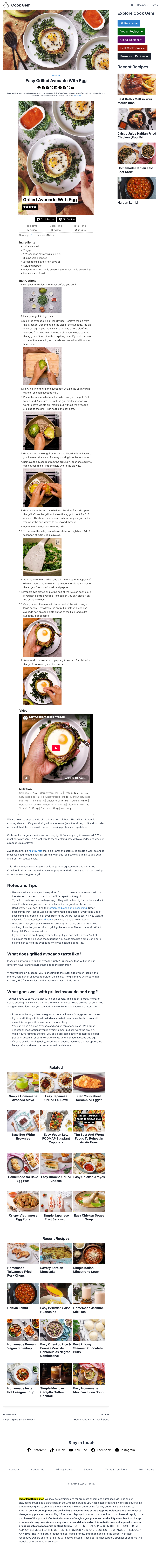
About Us (14, 1469)
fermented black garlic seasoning (68, 908)
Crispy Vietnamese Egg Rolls (23, 1217)
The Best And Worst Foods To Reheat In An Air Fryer (89, 1138)
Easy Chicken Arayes (89, 1177)
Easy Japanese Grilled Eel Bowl (56, 1098)
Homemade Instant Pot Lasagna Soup (21, 1390)
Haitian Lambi (17, 1308)
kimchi (47, 919)
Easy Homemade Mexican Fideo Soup (88, 1390)
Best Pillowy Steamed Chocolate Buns (88, 1348)
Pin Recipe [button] (68, 219)
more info (77, 95)
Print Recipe (47, 219)
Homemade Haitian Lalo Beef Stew (135, 170)
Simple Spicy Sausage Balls (19, 1417)
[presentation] (23, 1253)
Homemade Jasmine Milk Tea (88, 1310)
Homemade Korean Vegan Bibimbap (21, 1346)
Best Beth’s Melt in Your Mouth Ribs (135, 101)
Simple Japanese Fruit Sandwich (56, 1217)
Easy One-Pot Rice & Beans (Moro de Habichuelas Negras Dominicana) (55, 1350)
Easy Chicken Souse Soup (89, 1217)
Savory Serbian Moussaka (51, 1270)
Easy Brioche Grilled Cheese (56, 1179)
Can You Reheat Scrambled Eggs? (89, 1098)
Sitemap (88, 1469)
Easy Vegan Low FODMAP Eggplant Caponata (56, 1138)
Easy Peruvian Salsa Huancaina (55, 1310)
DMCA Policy (146, 1469)
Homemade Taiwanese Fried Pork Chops (19, 1271)
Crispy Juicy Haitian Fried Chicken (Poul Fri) (137, 135)
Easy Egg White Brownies (23, 1136)
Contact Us (37, 1469)
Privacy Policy (64, 1469)
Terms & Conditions (116, 1469)
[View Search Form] (132, 5)
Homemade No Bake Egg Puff (23, 1179)
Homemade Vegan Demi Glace (91, 1417)
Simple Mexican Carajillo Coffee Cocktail (52, 1392)
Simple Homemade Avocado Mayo (23, 1098)
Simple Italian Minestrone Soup (86, 1270)
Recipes (56, 75)
